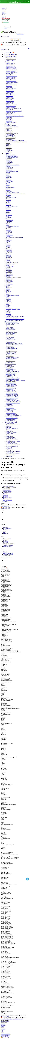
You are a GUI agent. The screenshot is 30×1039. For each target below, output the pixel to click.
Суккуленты (9, 170)
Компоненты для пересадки (12, 445)
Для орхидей (9, 447)
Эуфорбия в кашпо (10, 361)
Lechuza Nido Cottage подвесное (13, 415)
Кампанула (8, 213)
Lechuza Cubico (9, 370)
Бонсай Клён (9, 121)
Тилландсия (9, 270)
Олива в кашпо (9, 346)
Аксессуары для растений (12, 428)
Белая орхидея (9, 131)
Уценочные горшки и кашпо (13, 441)
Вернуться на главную (8, 486)
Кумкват (8, 196)
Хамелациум (9, 256)
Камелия (8, 212)
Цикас (7, 175)
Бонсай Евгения (10, 91)
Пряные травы (9, 168)
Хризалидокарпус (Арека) (12, 295)
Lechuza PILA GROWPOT (12, 396)
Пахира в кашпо (10, 347)
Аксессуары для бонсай (11, 72)
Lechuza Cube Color (10, 390)
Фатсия (8, 289)
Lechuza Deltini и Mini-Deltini (13, 403)
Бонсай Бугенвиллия (11, 88)
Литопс (8, 310)
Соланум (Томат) (10, 266)
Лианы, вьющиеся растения (12, 165)
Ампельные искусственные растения (15, 316)
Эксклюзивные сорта (11, 197)
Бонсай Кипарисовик (11, 77)
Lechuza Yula (9, 404)
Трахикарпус (9, 177)
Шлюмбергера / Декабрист (12, 226)
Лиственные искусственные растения (15, 319)
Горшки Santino (9, 433)
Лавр (7, 242)
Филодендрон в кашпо (11, 354)
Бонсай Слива (9, 96)
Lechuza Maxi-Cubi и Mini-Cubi (13, 401)
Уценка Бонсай (9, 73)
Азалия (8, 198)
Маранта (8, 243)
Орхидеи (5, 495)
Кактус (7, 307)
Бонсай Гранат (9, 89)
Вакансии (5, 533)
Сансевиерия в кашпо (11, 352)
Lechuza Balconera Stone (11, 414)
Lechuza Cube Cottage (11, 413)
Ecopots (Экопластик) (11, 432)
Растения (8, 190)
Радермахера (9, 250)
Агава (7, 304)
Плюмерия (8, 218)
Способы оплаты (7, 528)
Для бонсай (9, 448)
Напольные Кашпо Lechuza (12, 379)
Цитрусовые (9, 158)
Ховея (7, 186)
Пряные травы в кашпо (11, 348)
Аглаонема (8, 228)
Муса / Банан (9, 284)
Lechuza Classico (10, 366)
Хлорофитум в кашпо (11, 358)
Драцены (8, 236)
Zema (7, 429)
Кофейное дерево (10, 263)
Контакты (4, 13)
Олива (7, 265)
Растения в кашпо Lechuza (12, 323)
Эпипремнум (9, 279)
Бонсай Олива (9, 93)
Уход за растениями (6, 19)
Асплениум (9, 232)
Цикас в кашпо (9, 359)
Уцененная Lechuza (10, 381)
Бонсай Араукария (10, 78)
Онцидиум (8, 149)
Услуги (3, 17)
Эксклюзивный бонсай (11, 69)
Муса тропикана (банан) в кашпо (14, 343)
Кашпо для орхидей (11, 438)
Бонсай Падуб (9, 109)
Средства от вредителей (12, 446)
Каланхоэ (8, 210)
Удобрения (8, 426)
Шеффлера (8, 188)
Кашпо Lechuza (7, 498)
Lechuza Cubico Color (11, 391)
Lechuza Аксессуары (11, 384)
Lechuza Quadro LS (10, 369)
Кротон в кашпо (10, 337)
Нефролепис (9, 302)
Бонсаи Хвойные (10, 64)
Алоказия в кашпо (10, 325)
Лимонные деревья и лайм (12, 192)
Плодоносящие (9, 162)
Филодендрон (9, 275)
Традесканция (9, 274)
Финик (7, 185)
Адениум (8, 305)
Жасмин (8, 208)
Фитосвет (8, 427)
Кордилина (8, 240)
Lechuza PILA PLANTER (12, 395)
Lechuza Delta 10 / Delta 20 (12, 371)
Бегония (8, 202)
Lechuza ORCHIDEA (11, 399)
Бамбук (8, 233)
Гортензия (8, 207)
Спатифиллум (9, 220)
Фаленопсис (9, 128)
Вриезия (8, 267)
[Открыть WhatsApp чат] (2, 24)
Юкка (7, 297)
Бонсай (5, 540)
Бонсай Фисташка (10, 114)
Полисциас (8, 248)
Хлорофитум (9, 257)
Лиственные (9, 161)
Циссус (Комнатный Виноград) (13, 277)
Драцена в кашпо (10, 331)
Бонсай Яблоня (9, 97)
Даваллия (8, 301)
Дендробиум (9, 130)
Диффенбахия (9, 235)
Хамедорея (8, 291)
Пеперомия (9, 217)
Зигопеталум (9, 144)
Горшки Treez (9, 436)
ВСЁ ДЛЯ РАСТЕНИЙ (8, 543)
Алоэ (7, 306)
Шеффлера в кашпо (10, 353)
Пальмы (8, 166)
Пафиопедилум (9, 150)
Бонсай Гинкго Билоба (11, 104)
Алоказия (8, 227)
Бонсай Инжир (9, 119)
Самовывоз (4, 9)
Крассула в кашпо (10, 336)
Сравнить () (20, 1019)
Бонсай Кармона (10, 92)
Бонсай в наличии (10, 63)
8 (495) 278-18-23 (5, 36)
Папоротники (9, 167)
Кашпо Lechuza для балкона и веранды (15, 380)
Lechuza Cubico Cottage (11, 393)
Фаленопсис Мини (10, 138)
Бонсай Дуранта (10, 101)
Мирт (7, 216)
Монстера (8, 246)
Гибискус (8, 205)
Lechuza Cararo (9, 405)
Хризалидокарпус (10, 187)
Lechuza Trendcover (10, 375)
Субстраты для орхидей (11, 443)
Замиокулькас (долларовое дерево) (14, 237)
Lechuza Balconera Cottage (12, 418)
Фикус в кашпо (9, 356)
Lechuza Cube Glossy (11, 388)
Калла (7, 211)
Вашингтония (9, 181)
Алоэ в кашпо (9, 327)
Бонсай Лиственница (11, 81)
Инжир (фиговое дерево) (12, 262)
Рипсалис (8, 311)
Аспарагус (8, 230)
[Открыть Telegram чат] (2, 23)
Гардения (8, 203)
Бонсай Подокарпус (11, 79)
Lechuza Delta (9, 410)
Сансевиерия (9, 251)
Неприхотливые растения (12, 157)
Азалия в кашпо (10, 324)
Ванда (7, 129)
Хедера (8, 276)
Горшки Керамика (10, 437)
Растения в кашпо (7, 497)
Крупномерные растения (12, 156)
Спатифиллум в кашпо (11, 351)
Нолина (8, 173)
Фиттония (8, 255)
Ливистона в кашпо (11, 339)
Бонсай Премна (10, 102)
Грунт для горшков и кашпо (12, 424)
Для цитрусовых (10, 452)
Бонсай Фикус (9, 113)
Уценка (8, 172)
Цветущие (8, 159)
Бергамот (8, 195)
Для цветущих (9, 450)
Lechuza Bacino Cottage (11, 372)
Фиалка (8, 223)
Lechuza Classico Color (11, 385)
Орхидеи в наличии (11, 59)
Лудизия (8, 146)
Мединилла (9, 215)
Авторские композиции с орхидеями (15, 140)
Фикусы (8, 253)
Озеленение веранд (8, 545)
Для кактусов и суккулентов (13, 453)
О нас (3, 15)
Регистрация (6, 26)
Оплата (3, 12)
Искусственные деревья (12, 317)
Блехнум (8, 300)
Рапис (7, 178)
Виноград (8, 261)
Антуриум (8, 200)
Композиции (9, 191)
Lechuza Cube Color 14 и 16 (12, 400)
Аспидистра (9, 231)
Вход (5, 28)
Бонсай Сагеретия (10, 112)
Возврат (3, 10)
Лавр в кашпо (9, 338)
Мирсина (8, 245)
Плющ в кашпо (9, 349)
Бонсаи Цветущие (10, 66)
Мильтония (9, 148)
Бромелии (8, 163)
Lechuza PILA (9, 376)
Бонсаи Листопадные (11, 68)
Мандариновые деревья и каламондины (15, 193)
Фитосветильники (10, 455)
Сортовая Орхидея (10, 135)
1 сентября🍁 (6, 488)
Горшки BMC (9, 431)
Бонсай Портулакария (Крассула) (14, 111)
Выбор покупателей (6, 18)
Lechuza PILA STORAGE (12, 398)
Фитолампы (9, 456)
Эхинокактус (9, 315)
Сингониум (9, 252)
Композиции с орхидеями (12, 126)
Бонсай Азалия (9, 87)
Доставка (3, 8)
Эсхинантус (9, 280)
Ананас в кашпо (10, 328)
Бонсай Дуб (9, 99)
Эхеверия (8, 314)
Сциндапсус (9, 271)
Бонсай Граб (9, 117)
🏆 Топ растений (5, 22)
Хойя (7, 225)
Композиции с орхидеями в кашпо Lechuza (16, 141)
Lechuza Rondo (9, 411)
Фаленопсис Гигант (11, 136)
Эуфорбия (8, 312)
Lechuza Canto (9, 406)
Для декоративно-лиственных (13, 451)
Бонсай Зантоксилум (11, 106)
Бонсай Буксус (9, 103)
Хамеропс (8, 176)
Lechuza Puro (9, 365)
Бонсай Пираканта (10, 94)
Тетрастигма (9, 272)
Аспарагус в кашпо (10, 329)
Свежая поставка (7, 491)
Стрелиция (8, 222)
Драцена (8, 182)
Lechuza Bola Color (10, 374)
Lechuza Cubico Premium (12, 394)
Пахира (8, 247)
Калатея (8, 238)
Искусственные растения (12, 171)
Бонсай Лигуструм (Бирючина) (13, 108)
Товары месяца (6, 490)
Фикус (7, 183)
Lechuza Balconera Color (11, 416)
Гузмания (8, 268)
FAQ (2, 14)
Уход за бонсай (5, 20)
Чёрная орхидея (10, 134)
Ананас (8, 260)
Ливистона (8, 180)
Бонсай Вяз (9, 118)
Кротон (8, 241)
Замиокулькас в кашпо (11, 332)
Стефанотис (9, 221)
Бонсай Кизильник (10, 107)
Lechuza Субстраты (10, 383)
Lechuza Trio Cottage (11, 419)
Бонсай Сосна (9, 74)
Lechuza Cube (9, 367)
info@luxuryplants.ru (5, 508)
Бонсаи (5, 493)
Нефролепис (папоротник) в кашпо (14, 344)
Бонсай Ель (9, 83)
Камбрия (8, 145)
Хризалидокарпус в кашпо (12, 357)
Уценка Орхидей (10, 139)
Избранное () (13, 1019)
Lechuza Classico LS (10, 386)
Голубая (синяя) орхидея (12, 133)
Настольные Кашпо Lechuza (13, 377)
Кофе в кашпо (9, 334)
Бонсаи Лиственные (11, 67)
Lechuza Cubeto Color (11, 409)
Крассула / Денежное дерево (13, 309)
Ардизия (8, 201)
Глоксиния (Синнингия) (12, 206)
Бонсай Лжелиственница (12, 82)
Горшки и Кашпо (10, 423)
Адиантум (8, 299)
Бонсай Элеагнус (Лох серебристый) (15, 116)
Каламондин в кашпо (11, 333)
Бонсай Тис (9, 86)
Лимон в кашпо (10, 341)
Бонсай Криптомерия (11, 84)
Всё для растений (7, 500)
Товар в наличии (7, 492)
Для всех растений (10, 442)
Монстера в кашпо (10, 342)
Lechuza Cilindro (10, 408)
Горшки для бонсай (10, 71)
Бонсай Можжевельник (11, 76)
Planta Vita (8, 434)
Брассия (8, 143)
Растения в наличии (11, 57)
